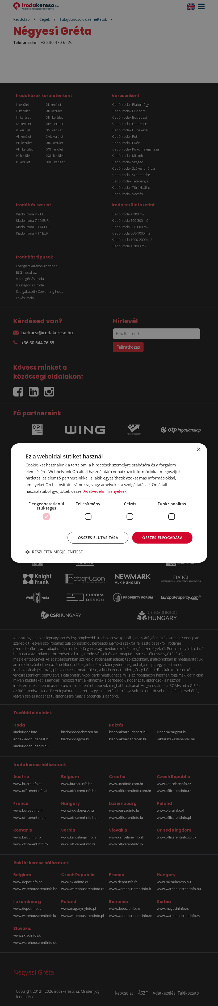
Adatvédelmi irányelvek (105, 491)
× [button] (198, 450)
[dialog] (109, 503)
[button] (54, 552)
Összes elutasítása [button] (98, 537)
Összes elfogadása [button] (162, 537)
